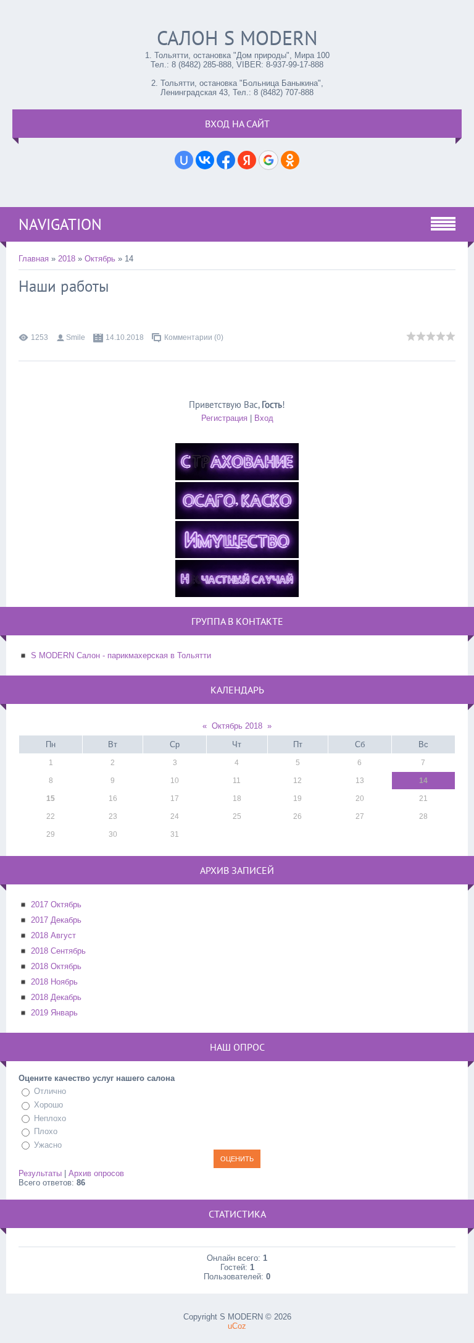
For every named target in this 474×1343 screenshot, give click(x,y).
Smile (75, 337)
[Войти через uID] (184, 160)
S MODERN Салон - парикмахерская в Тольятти (121, 655)
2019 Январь (54, 1012)
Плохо (45, 1131)
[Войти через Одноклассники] (290, 160)
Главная (34, 258)
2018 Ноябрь (54, 981)
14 (423, 780)
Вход (263, 418)
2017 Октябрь (56, 904)
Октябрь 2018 (237, 726)
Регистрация (224, 418)
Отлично (50, 1091)
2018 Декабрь (56, 997)
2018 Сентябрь (58, 950)
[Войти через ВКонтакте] (205, 160)
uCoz (237, 1326)
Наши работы (64, 286)
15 (50, 798)
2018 (66, 258)
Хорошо (48, 1104)
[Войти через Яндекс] (247, 160)
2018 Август (53, 935)
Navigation (60, 224)
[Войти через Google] (268, 160)
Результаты (40, 1173)
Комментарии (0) (193, 337)
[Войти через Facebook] (226, 160)
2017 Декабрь (56, 920)
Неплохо (50, 1118)
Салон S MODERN (237, 38)
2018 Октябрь (56, 966)
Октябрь (100, 258)
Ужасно (48, 1145)
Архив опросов (96, 1173)
